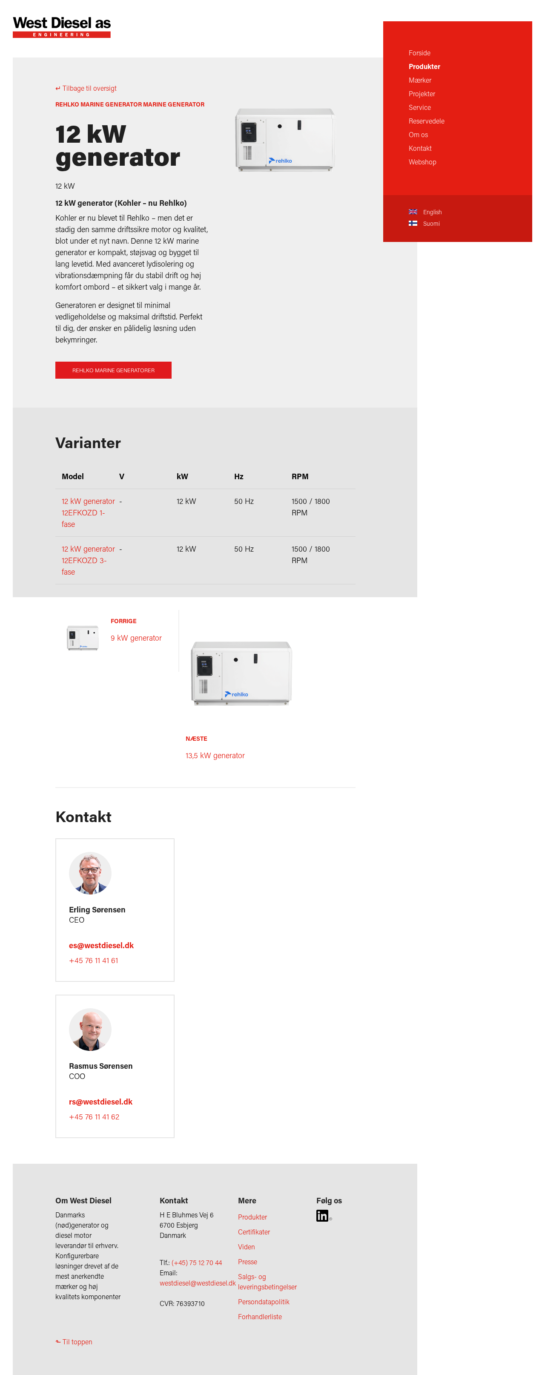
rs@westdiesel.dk (100, 1101)
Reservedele (427, 120)
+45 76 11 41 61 (93, 960)
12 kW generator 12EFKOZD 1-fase (88, 512)
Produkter (424, 66)
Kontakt (420, 148)
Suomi (431, 223)
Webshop (422, 161)
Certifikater (254, 1231)
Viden (246, 1246)
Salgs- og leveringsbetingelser (267, 1281)
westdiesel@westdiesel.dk (198, 1282)
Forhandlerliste (260, 1316)
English (432, 212)
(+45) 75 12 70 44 (197, 1262)
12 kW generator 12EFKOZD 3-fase (88, 560)
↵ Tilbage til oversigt (86, 87)
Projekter (422, 93)
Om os (418, 134)
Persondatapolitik (264, 1301)
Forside (419, 52)
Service (420, 107)
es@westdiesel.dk (101, 945)
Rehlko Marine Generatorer (113, 370)
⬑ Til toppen (73, 1341)
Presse (247, 1261)
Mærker (420, 79)
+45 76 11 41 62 (94, 1116)
